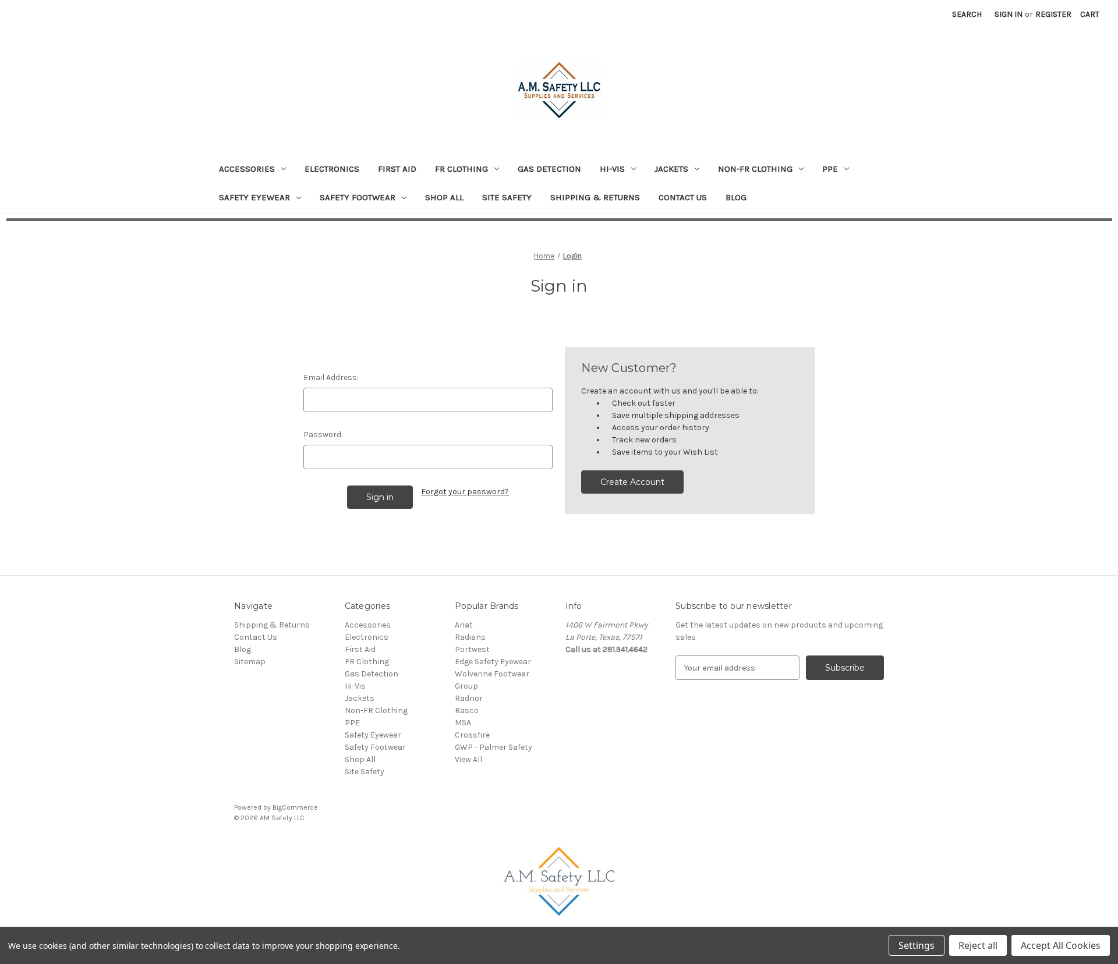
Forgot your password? (465, 492)
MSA (463, 723)
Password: (323, 435)
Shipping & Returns (595, 197)
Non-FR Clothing (755, 169)
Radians (470, 637)
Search (967, 14)
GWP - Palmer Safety (493, 747)
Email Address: (331, 377)
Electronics (332, 169)
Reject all (977, 945)
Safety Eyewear (254, 197)
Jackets (671, 169)
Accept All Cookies (1061, 945)
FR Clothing (461, 169)
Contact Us (683, 197)
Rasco (467, 710)
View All (468, 759)
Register (1053, 14)
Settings (916, 945)
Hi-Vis (612, 169)
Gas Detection (549, 169)
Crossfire (472, 735)
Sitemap (250, 662)
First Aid (397, 169)
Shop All (444, 197)
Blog (736, 197)
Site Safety (507, 197)
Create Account (632, 482)
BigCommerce (295, 807)
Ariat (464, 625)
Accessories (247, 169)
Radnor (469, 698)
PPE (830, 169)
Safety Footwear (357, 197)
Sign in (1009, 14)
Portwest (472, 649)
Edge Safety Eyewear (493, 662)
